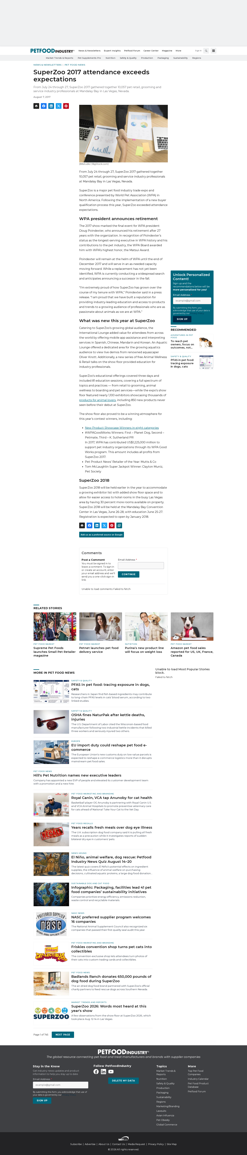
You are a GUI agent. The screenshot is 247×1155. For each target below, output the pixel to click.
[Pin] (66, 106)
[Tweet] (58, 106)
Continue (128, 574)
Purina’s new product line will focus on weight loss (144, 650)
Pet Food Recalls (82, 823)
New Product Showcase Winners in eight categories (122, 427)
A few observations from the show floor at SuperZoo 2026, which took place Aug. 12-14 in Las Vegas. (111, 1017)
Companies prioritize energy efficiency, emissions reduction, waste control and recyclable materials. (108, 898)
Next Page (63, 1034)
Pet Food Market (44, 644)
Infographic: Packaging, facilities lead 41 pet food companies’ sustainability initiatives (111, 889)
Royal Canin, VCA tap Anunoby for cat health (111, 798)
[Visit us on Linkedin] (103, 1071)
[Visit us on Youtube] (110, 1071)
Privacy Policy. (197, 313)
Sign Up (182, 319)
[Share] (44, 106)
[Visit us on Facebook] (96, 1071)
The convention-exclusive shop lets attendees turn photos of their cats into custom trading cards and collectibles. (109, 958)
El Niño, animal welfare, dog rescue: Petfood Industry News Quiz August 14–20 (111, 859)
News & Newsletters (47, 64)
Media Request (136, 1144)
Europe (75, 741)
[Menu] (213, 51)
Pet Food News (75, 64)
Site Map (172, 1144)
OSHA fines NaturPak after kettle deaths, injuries (108, 717)
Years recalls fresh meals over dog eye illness (111, 827)
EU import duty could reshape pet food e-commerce (109, 747)
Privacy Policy (156, 1144)
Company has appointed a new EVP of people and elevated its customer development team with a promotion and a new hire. (90, 782)
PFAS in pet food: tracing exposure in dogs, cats (182, 363)
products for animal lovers (97, 400)
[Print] (36, 106)
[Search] (206, 51)
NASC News (77, 913)
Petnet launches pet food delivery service (98, 650)
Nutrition (131, 644)
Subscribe (76, 1144)
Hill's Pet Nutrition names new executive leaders (77, 775)
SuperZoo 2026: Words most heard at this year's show (108, 1008)
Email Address (127, 560)
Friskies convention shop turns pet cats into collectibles (111, 949)
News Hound (78, 853)
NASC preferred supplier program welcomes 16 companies (111, 919)
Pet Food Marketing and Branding (92, 794)
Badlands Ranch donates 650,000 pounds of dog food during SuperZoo (111, 978)
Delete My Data (123, 1080)
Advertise (90, 1144)
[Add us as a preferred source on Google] (119, 525)
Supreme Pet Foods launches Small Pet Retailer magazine (54, 651)
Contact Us (118, 1144)
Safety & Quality (181, 356)
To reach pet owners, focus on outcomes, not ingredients (182, 344)
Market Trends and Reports (89, 1002)
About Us (103, 1144)
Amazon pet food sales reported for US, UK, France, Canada (192, 651)
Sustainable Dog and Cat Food (90, 883)
